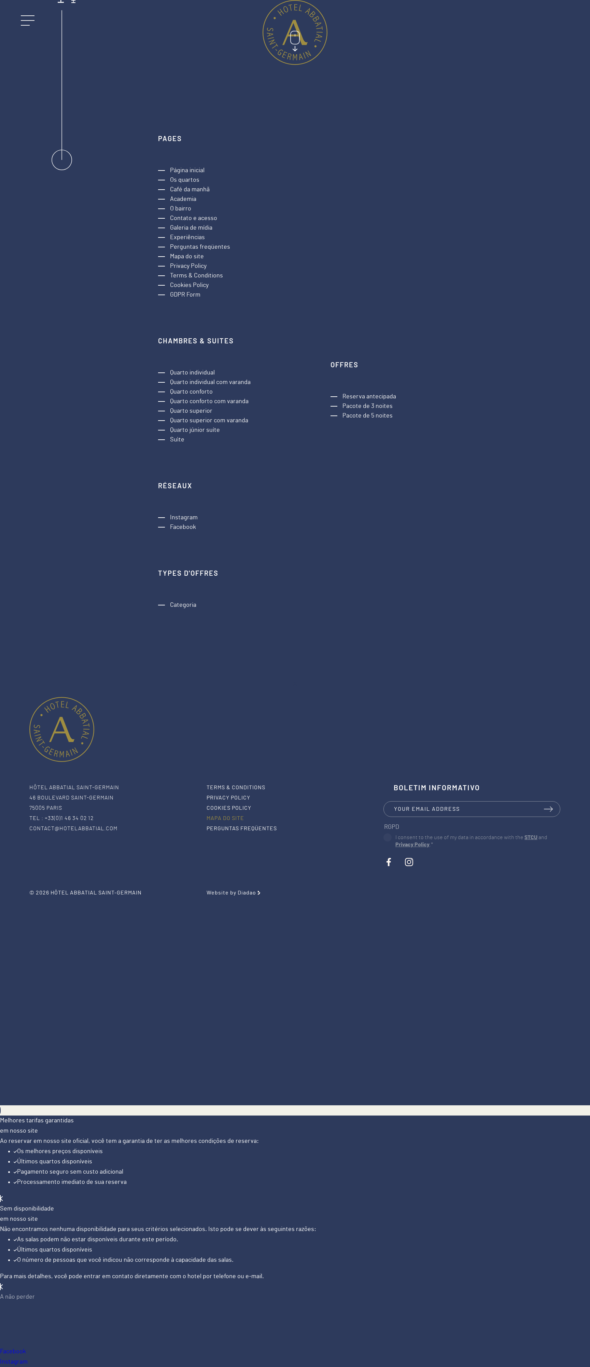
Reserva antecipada (369, 397)
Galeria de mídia (191, 228)
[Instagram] (409, 862)
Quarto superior (191, 411)
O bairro (180, 209)
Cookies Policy (189, 285)
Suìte (177, 440)
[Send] (548, 809)
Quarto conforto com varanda (209, 401)
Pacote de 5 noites (367, 416)
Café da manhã (190, 190)
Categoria (183, 605)
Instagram (184, 518)
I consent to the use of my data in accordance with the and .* (471, 841)
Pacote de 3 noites (367, 406)
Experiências (187, 237)
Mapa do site (187, 257)
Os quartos (184, 180)
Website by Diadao (231, 893)
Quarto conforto (191, 392)
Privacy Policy (188, 266)
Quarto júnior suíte (195, 430)
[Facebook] (388, 862)
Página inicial (187, 170)
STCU (530, 837)
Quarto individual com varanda (210, 382)
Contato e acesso (193, 218)
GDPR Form (185, 295)
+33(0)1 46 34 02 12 (69, 818)
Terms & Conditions (196, 276)
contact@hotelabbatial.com (73, 828)
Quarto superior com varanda (209, 421)
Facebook (183, 527)
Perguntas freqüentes (200, 247)
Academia (183, 199)
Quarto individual (192, 373)
